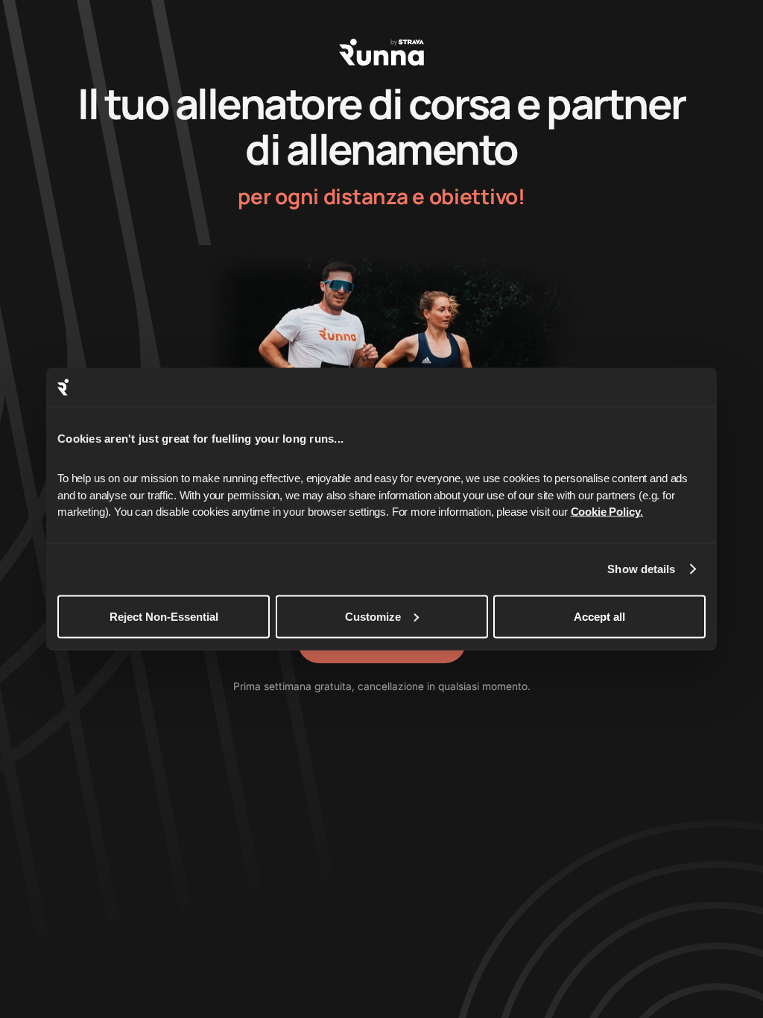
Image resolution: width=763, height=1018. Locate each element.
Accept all (599, 616)
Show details (641, 569)
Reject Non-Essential (164, 616)
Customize (373, 616)
